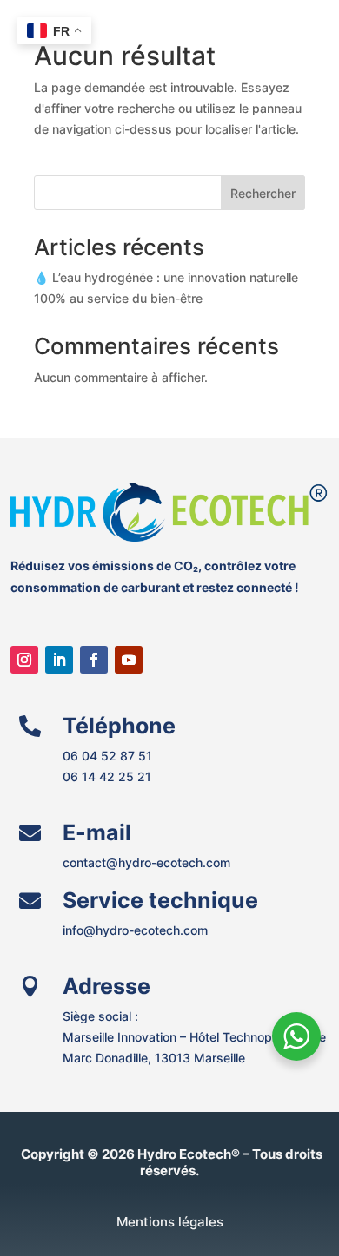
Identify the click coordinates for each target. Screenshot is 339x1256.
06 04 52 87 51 (107, 755)
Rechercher (263, 193)
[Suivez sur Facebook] (94, 660)
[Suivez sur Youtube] (129, 660)
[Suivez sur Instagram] (24, 660)
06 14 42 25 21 (109, 776)
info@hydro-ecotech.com (135, 930)
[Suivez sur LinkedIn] (59, 660)
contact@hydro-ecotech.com (146, 862)
